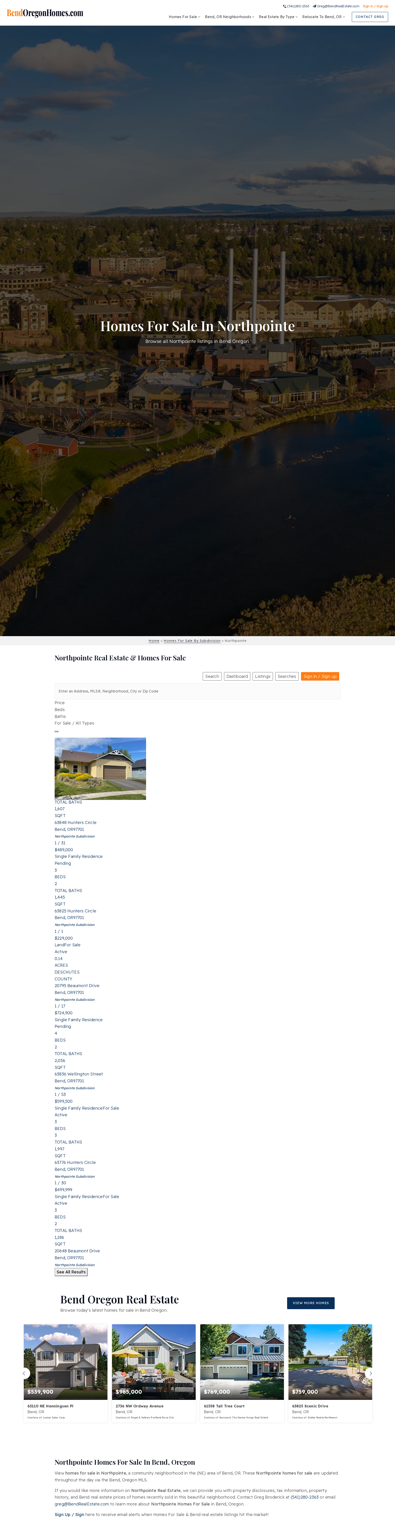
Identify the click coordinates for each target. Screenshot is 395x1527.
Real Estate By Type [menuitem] (277, 16)
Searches (287, 676)
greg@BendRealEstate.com (82, 1504)
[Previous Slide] (24, 1373)
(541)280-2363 (298, 6)
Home (154, 640)
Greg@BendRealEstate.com (338, 6)
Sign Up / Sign (69, 1514)
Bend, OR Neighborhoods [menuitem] (228, 16)
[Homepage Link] (45, 13)
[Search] (56, 731)
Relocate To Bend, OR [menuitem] (322, 16)
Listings (262, 676)
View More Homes (311, 1303)
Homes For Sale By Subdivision (192, 640)
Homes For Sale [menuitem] (183, 16)
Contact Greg (370, 17)
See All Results (71, 1272)
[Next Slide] (370, 1373)
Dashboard (237, 676)
